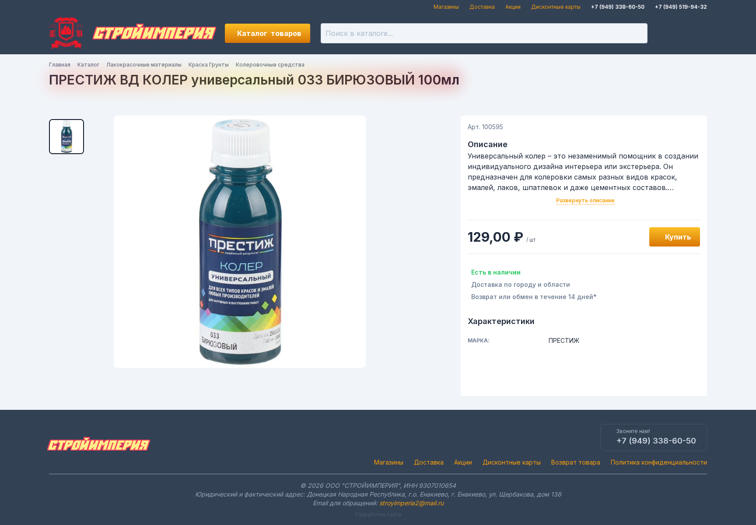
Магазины (446, 7)
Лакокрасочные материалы (144, 64)
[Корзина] (697, 33)
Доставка (482, 7)
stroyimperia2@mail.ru (411, 503)
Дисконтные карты (556, 7)
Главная (59, 64)
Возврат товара (575, 462)
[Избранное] (667, 33)
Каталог (269, 33)
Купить (678, 237)
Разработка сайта (378, 514)
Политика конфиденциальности (659, 462)
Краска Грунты (209, 64)
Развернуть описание (585, 200)
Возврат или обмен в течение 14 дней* (534, 296)
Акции (513, 7)
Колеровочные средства (270, 64)
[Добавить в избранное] (632, 237)
